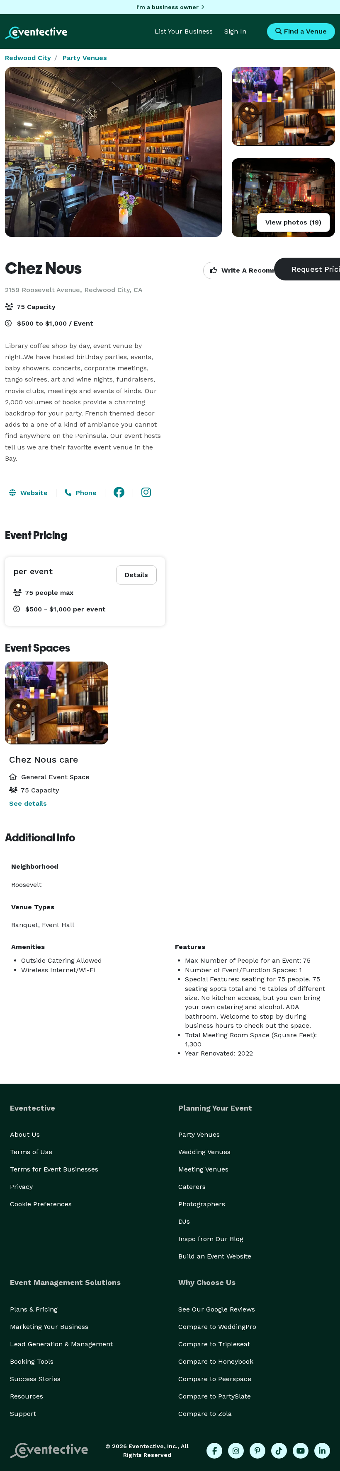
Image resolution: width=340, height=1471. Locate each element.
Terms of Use (31, 1152)
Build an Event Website (214, 1256)
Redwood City (28, 58)
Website (33, 493)
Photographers (201, 1204)
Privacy (21, 1187)
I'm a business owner (167, 7)
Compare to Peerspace (214, 1379)
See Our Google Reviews (216, 1309)
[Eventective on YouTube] (300, 1451)
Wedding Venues (204, 1152)
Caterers (192, 1187)
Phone (85, 493)
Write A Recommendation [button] (263, 270)
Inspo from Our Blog (210, 1239)
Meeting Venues (203, 1169)
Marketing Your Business (49, 1327)
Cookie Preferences (41, 1204)
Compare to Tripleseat (214, 1344)
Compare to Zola (205, 1414)
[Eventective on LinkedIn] (322, 1451)
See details (28, 803)
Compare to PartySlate (214, 1396)
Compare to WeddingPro (217, 1327)
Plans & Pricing (34, 1309)
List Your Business (184, 31)
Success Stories (35, 1379)
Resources (26, 1396)
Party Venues (85, 58)
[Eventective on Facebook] (214, 1451)
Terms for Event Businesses (54, 1169)
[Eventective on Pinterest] (257, 1451)
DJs (184, 1221)
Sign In (235, 31)
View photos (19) (293, 222)
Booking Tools (31, 1361)
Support (23, 1414)
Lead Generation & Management (61, 1344)
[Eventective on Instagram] (236, 1451)
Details (136, 575)
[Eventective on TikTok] (279, 1451)
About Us (25, 1134)
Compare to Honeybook (215, 1361)
